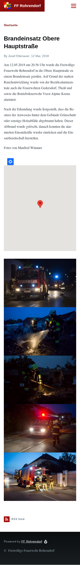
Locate (10, 161)
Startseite (11, 25)
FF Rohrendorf (27, 6)
